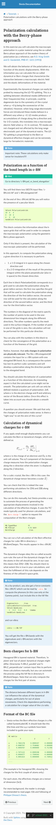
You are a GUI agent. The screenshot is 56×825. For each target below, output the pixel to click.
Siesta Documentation (30, 4)
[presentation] (28, 448)
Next (46, 802)
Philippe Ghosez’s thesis (15, 795)
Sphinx (16, 817)
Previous (11, 802)
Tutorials (12, 14)
